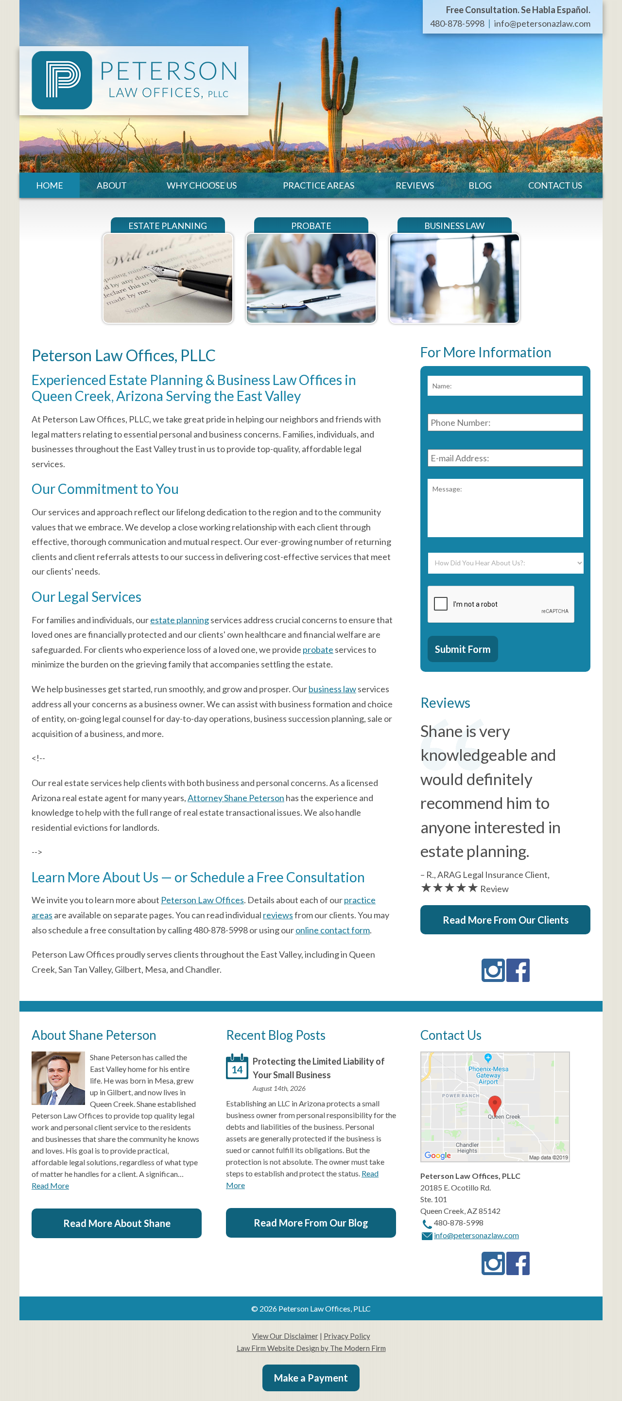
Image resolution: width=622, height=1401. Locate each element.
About (112, 185)
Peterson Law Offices (202, 899)
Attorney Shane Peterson (236, 797)
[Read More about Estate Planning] (168, 319)
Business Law (454, 225)
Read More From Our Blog (311, 1222)
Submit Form (463, 649)
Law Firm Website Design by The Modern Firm (311, 1348)
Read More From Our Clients (506, 920)
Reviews (415, 185)
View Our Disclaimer (285, 1335)
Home (49, 185)
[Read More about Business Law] (454, 319)
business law (332, 688)
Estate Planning (167, 225)
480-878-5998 (457, 23)
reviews (278, 915)
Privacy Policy (347, 1335)
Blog (480, 185)
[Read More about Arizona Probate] (311, 319)
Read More (50, 1185)
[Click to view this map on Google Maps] (495, 1159)
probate (318, 649)
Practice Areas (318, 185)
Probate (311, 225)
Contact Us (555, 185)
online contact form (332, 930)
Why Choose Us (202, 185)
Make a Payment (311, 1377)
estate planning (179, 619)
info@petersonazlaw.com (542, 23)
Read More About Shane (117, 1223)
